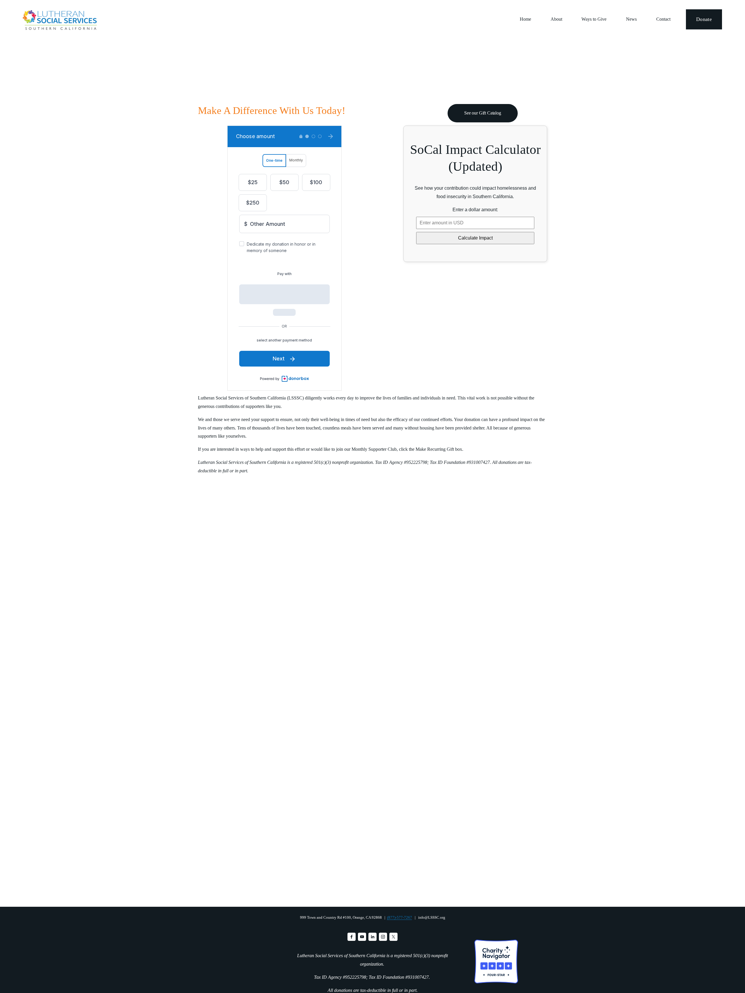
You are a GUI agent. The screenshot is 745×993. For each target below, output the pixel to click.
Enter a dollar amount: (475, 209)
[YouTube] (362, 937)
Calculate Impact (475, 237)
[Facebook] (351, 937)
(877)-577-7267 (399, 917)
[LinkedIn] (372, 937)
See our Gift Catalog (482, 112)
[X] (393, 937)
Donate (704, 19)
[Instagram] (383, 937)
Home (525, 19)
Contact (663, 19)
